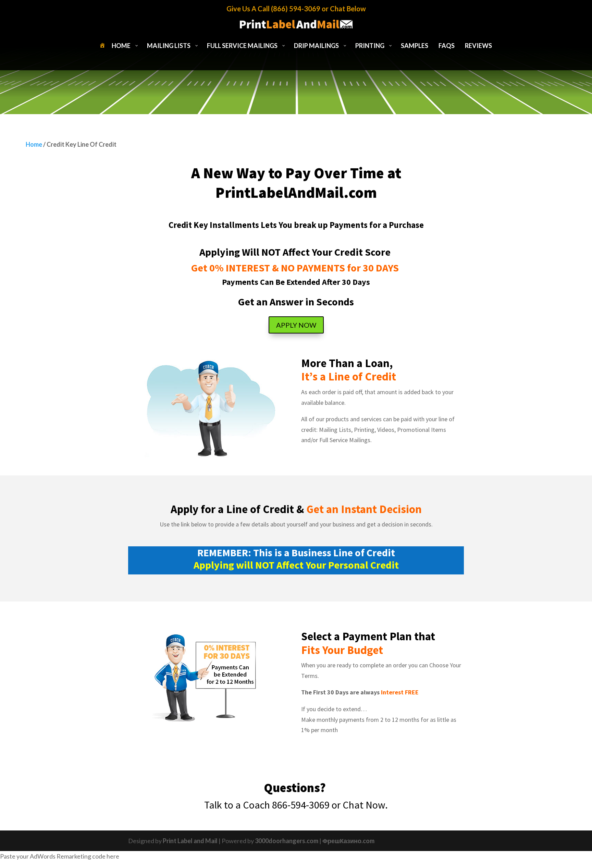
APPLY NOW (296, 325)
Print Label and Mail (190, 841)
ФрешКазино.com (348, 841)
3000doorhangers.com (286, 841)
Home (34, 144)
